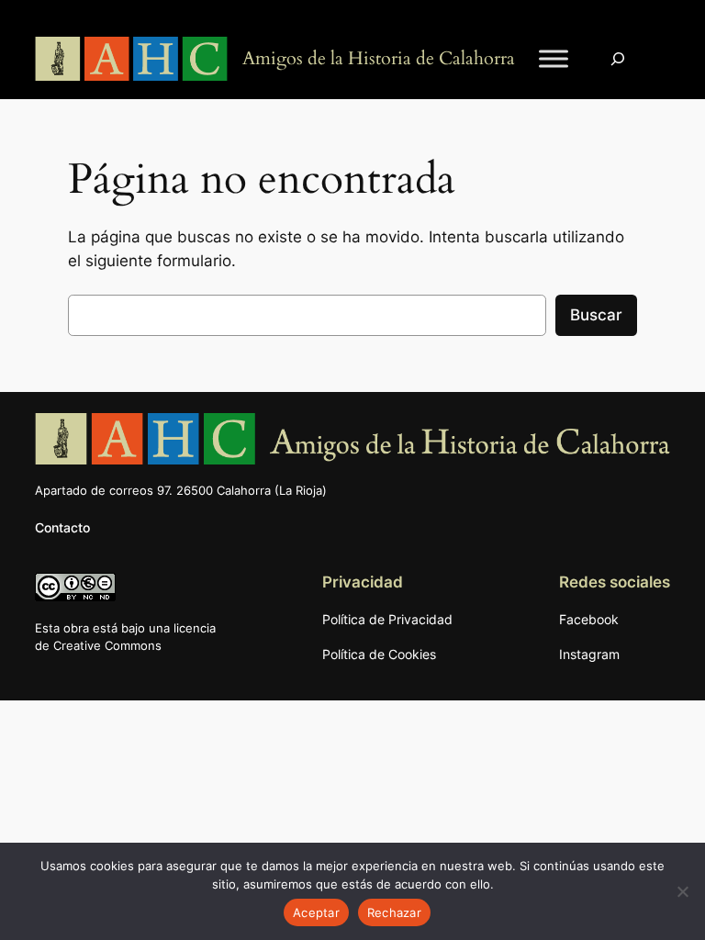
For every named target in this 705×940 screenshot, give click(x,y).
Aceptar (316, 912)
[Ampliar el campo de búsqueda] (617, 59)
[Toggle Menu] (553, 59)
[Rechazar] (682, 891)
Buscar (596, 315)
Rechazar (394, 912)
